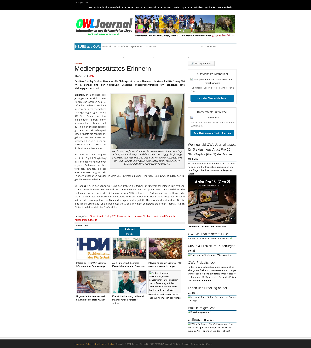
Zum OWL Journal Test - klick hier (212, 133)
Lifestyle (171, 52)
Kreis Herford (148, 7)
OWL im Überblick (97, 7)
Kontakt (111, 344)
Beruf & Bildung (104, 52)
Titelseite (86, 52)
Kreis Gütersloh (130, 7)
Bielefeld (115, 7)
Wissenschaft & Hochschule (106, 57)
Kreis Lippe (180, 7)
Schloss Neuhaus (143, 216)
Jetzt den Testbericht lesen (212, 98)
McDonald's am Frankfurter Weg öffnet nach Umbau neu (129, 46)
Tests (84, 57)
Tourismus (181, 57)
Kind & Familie (164, 57)
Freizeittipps (124, 52)
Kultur (158, 52)
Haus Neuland (124, 216)
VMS (91, 75)
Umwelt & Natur (197, 52)
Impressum (79, 344)
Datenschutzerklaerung (96, 344)
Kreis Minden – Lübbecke (201, 7)
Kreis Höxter (164, 7)
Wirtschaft (216, 52)
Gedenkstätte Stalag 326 (103, 216)
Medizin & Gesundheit (139, 57)
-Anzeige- (227, 255)
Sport (182, 52)
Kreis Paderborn (226, 7)
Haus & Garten (143, 52)
